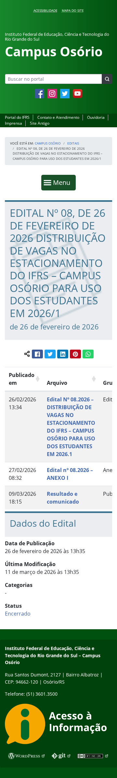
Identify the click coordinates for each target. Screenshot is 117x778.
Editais (73, 143)
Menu (63, 182)
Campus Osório (48, 143)
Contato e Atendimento (58, 117)
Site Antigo (39, 123)
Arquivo (57, 382)
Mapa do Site (73, 10)
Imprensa (13, 123)
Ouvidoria (96, 117)
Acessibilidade (45, 10)
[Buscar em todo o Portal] (107, 79)
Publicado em (21, 378)
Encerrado (18, 613)
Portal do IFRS (17, 117)
